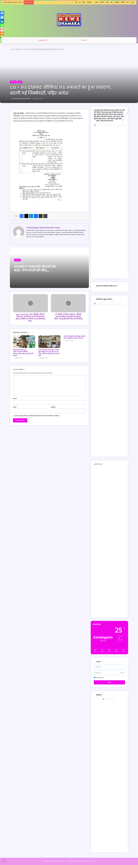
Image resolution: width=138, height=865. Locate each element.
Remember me (99, 678)
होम (76, 2)
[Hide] (1, 37)
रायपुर (19, 82)
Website (53, 407)
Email (15, 407)
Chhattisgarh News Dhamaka (75, 861)
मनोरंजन (102, 2)
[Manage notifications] (4, 860)
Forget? (121, 673)
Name (15, 398)
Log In (109, 682)
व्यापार (96, 2)
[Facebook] (2, 13)
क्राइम (107, 2)
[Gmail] (2, 29)
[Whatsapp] (2, 25)
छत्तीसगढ (89, 2)
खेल (112, 2)
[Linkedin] (2, 21)
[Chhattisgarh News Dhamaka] (69, 20)
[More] (2, 33)
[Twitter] (2, 17)
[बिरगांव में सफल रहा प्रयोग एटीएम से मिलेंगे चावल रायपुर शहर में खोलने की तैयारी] (24, 341)
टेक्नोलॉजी (117, 2)
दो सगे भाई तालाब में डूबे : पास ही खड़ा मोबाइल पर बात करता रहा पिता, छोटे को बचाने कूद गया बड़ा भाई (49, 353)
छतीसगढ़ (18, 49)
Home (13, 49)
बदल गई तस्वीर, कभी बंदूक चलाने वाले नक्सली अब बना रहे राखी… (74, 337)
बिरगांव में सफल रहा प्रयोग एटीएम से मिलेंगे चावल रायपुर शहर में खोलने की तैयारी (23, 353)
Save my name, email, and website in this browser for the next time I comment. (37, 416)
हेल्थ (128, 2)
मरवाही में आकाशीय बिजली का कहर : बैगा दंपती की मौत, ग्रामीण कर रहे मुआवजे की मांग (35, 270)
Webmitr (92, 861)
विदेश (84, 2)
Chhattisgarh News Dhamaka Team (21, 99)
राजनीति (123, 2)
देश (80, 2)
